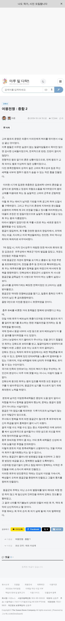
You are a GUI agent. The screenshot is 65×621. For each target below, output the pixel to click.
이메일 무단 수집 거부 (34, 588)
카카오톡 (19, 529)
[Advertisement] (32, 41)
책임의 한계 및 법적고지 (15, 592)
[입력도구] (46, 90)
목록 (8, 127)
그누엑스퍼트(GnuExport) (12, 614)
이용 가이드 (35, 592)
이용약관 (53, 584)
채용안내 (28, 584)
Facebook (34, 529)
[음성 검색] (51, 90)
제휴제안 (40, 584)
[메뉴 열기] (60, 81)
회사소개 (5, 584)
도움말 (17, 584)
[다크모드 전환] (43, 81)
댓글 (8, 557)
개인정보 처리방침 (12, 588)
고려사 (5, 104)
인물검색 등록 (50, 592)
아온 (13, 118)
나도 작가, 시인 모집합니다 (32, 3)
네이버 (58, 529)
